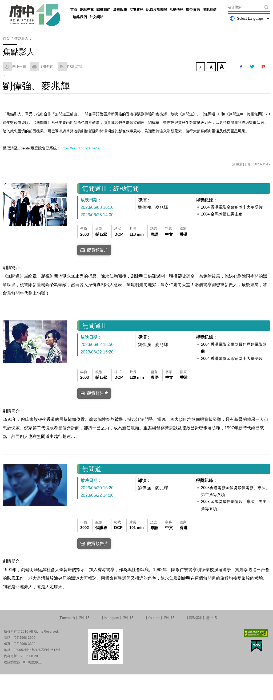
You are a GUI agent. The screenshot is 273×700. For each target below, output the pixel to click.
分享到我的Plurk (263, 66)
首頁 (73, 9)
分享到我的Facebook (241, 66)
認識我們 (103, 9)
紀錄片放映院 (156, 9)
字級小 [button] (201, 67)
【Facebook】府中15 (73, 618)
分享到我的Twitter (252, 66)
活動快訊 (176, 9)
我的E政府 (256, 646)
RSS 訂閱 (74, 67)
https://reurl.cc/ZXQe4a (80, 148)
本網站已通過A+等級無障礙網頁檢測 (256, 633)
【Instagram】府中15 (116, 618)
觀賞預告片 (97, 250)
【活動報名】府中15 (201, 618)
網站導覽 (87, 9)
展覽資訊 (136, 9)
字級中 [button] (211, 67)
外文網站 (96, 17)
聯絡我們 (80, 17)
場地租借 (209, 9)
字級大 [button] (222, 67)
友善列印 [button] (47, 67)
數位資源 (193, 9)
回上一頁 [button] (19, 67)
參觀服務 (120, 9)
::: (68, 13)
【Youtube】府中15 (159, 618)
